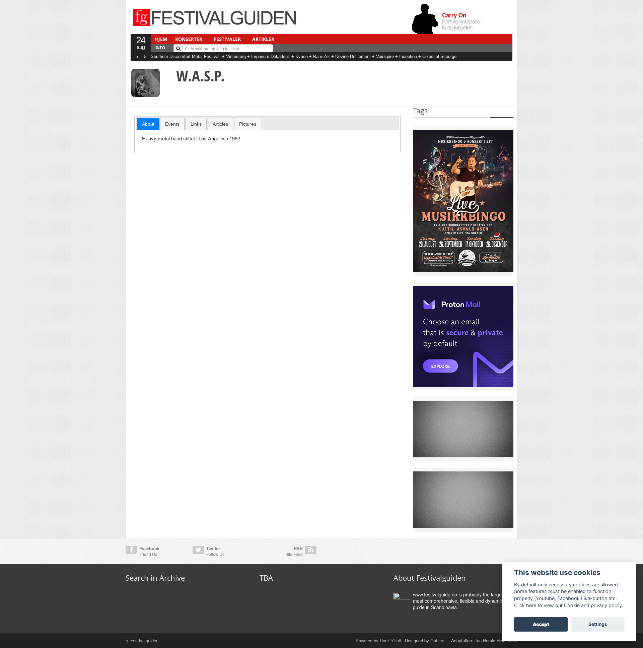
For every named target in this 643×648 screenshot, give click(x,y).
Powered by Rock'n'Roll (378, 640)
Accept (541, 624)
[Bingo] (463, 200)
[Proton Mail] (463, 335)
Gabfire (438, 640)
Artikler (263, 39)
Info (160, 48)
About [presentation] (148, 124)
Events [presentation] (172, 124)
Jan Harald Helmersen (496, 640)
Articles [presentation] (220, 124)
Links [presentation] (196, 124)
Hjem (161, 39)
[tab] (148, 124)
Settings (597, 624)
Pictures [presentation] (247, 124)
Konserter (188, 39)
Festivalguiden (142, 640)
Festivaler (227, 39)
